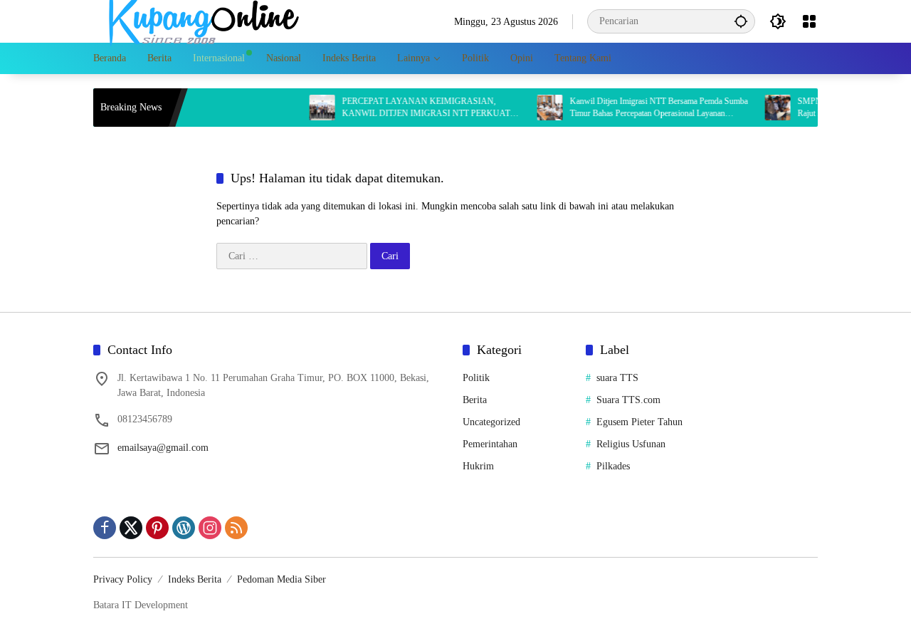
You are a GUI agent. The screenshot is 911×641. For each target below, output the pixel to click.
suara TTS (617, 377)
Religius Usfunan (630, 444)
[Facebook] (104, 527)
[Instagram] (210, 527)
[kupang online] (200, 20)
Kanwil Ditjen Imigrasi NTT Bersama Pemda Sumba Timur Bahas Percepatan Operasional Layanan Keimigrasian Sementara (648, 108)
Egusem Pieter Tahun (639, 422)
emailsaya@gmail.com (163, 447)
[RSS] (236, 527)
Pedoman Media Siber (281, 579)
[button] (741, 21)
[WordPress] (183, 527)
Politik (476, 377)
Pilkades (613, 466)
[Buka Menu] (809, 21)
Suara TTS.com (628, 400)
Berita (475, 400)
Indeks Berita (194, 579)
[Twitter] (131, 527)
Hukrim (478, 466)
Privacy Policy (122, 579)
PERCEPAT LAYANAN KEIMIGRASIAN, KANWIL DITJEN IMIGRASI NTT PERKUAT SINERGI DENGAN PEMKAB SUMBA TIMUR (418, 108)
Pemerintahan (490, 444)
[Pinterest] (157, 527)
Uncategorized (491, 422)
